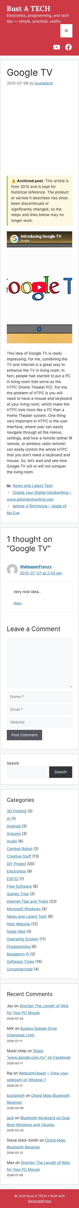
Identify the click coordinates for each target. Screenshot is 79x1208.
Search (13, 763)
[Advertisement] (39, 134)
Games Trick (18, 894)
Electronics (16, 871)
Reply (18, 603)
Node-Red (16, 931)
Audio (12, 841)
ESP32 (12, 879)
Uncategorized (20, 969)
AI (8, 818)
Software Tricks (20, 961)
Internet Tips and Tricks (27, 901)
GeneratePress (39, 1201)
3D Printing (16, 811)
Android (14, 826)
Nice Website (18, 924)
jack (10, 1118)
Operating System (22, 939)
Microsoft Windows (24, 909)
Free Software (19, 886)
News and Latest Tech (33, 485)
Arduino (14, 833)
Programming (18, 946)
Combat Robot (19, 849)
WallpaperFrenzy (36, 566)
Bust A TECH (28, 8)
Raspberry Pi (18, 954)
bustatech (16, 1095)
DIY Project (16, 864)
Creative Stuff (19, 856)
